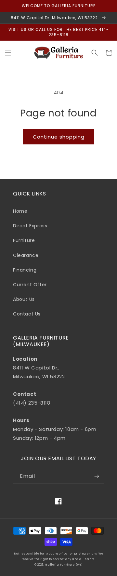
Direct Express (30, 225)
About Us (24, 299)
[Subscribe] (96, 476)
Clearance (25, 255)
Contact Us (27, 314)
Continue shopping (58, 136)
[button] (8, 53)
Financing (24, 270)
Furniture (24, 240)
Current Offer (30, 284)
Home (20, 211)
